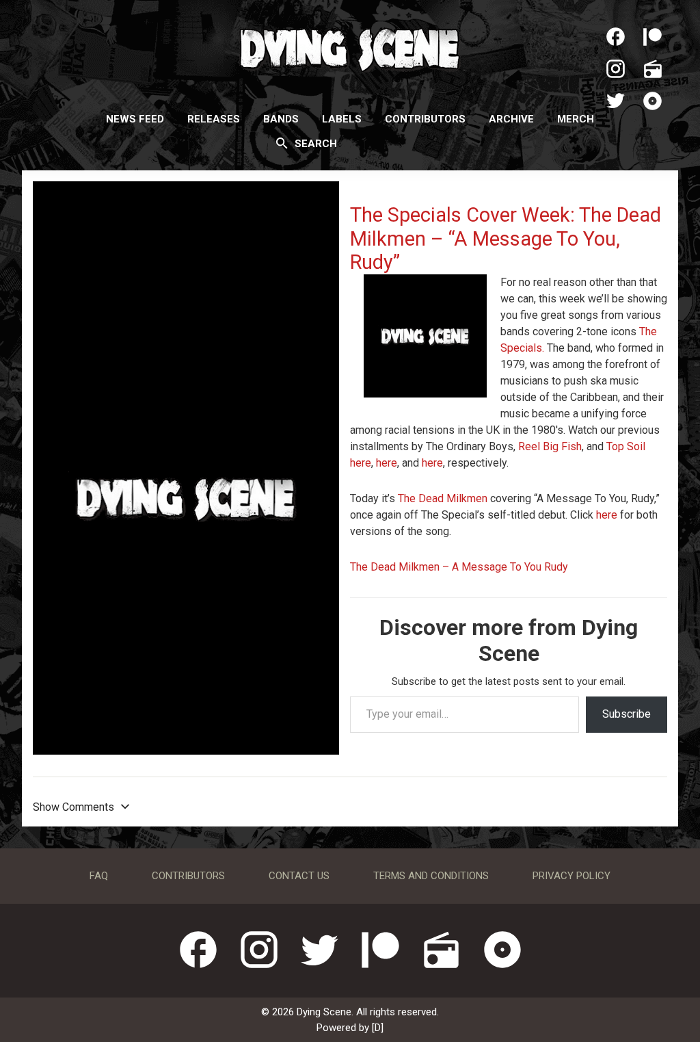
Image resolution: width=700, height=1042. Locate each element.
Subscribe (626, 713)
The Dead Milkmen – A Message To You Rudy (459, 566)
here (360, 462)
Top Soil (625, 446)
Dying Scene (350, 48)
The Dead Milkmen (442, 498)
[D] (377, 1027)
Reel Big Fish (550, 446)
